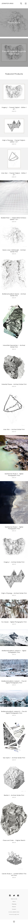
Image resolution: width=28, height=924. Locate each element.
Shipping (14, 904)
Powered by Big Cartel (14, 914)
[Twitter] (14, 895)
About (14, 901)
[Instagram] (10, 895)
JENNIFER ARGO (7, 3)
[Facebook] (18, 895)
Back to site (14, 898)
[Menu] (26, 3)
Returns (14, 906)
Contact (14, 909)
